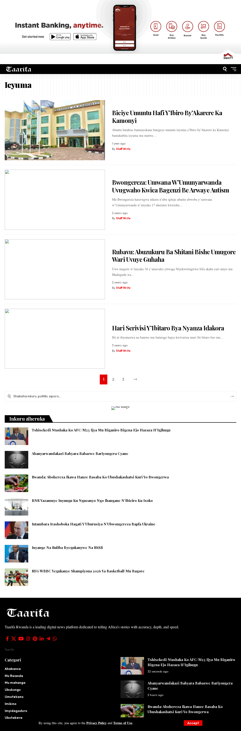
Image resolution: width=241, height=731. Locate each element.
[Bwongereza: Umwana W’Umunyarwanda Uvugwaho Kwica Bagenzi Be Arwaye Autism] (55, 200)
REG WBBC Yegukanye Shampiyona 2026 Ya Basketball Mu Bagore (88, 571)
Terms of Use (122, 722)
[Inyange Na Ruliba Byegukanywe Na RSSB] (16, 554)
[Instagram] (28, 639)
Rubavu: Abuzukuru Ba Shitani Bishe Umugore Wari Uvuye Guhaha (174, 256)
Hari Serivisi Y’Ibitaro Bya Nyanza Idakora (168, 328)
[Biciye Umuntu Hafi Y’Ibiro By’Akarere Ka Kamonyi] (55, 130)
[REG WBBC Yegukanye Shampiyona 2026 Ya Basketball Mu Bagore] (16, 577)
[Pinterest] (35, 639)
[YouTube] (21, 639)
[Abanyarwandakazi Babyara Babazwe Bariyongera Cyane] (16, 460)
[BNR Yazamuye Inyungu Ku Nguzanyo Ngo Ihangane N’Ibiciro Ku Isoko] (16, 507)
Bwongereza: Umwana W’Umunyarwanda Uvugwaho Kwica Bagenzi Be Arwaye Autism (170, 186)
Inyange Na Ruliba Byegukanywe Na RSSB (68, 547)
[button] (193, 723)
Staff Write (123, 149)
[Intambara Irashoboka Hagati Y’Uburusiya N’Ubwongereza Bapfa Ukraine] (16, 530)
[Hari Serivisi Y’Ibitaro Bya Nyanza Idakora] (55, 339)
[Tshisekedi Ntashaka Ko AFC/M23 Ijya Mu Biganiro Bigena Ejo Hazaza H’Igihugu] (16, 436)
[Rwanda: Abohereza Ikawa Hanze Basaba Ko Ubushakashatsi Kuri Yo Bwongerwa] (16, 483)
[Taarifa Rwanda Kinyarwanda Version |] (19, 69)
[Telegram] (48, 639)
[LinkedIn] (41, 639)
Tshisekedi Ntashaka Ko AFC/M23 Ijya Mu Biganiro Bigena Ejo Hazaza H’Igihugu (101, 430)
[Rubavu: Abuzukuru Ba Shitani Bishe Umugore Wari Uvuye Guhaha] (55, 269)
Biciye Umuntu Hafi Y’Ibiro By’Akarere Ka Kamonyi (167, 117)
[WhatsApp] (55, 639)
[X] (13, 639)
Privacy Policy (96, 722)
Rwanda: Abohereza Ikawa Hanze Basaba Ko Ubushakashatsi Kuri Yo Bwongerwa (100, 477)
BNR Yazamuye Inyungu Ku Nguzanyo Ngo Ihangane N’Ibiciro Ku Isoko (92, 500)
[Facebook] (7, 639)
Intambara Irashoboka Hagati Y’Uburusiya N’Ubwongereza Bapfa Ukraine (93, 524)
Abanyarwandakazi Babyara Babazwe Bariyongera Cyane (80, 453)
